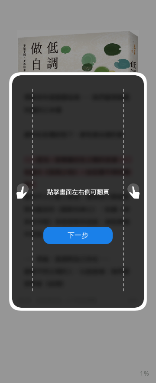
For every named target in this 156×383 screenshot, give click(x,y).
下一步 (78, 235)
